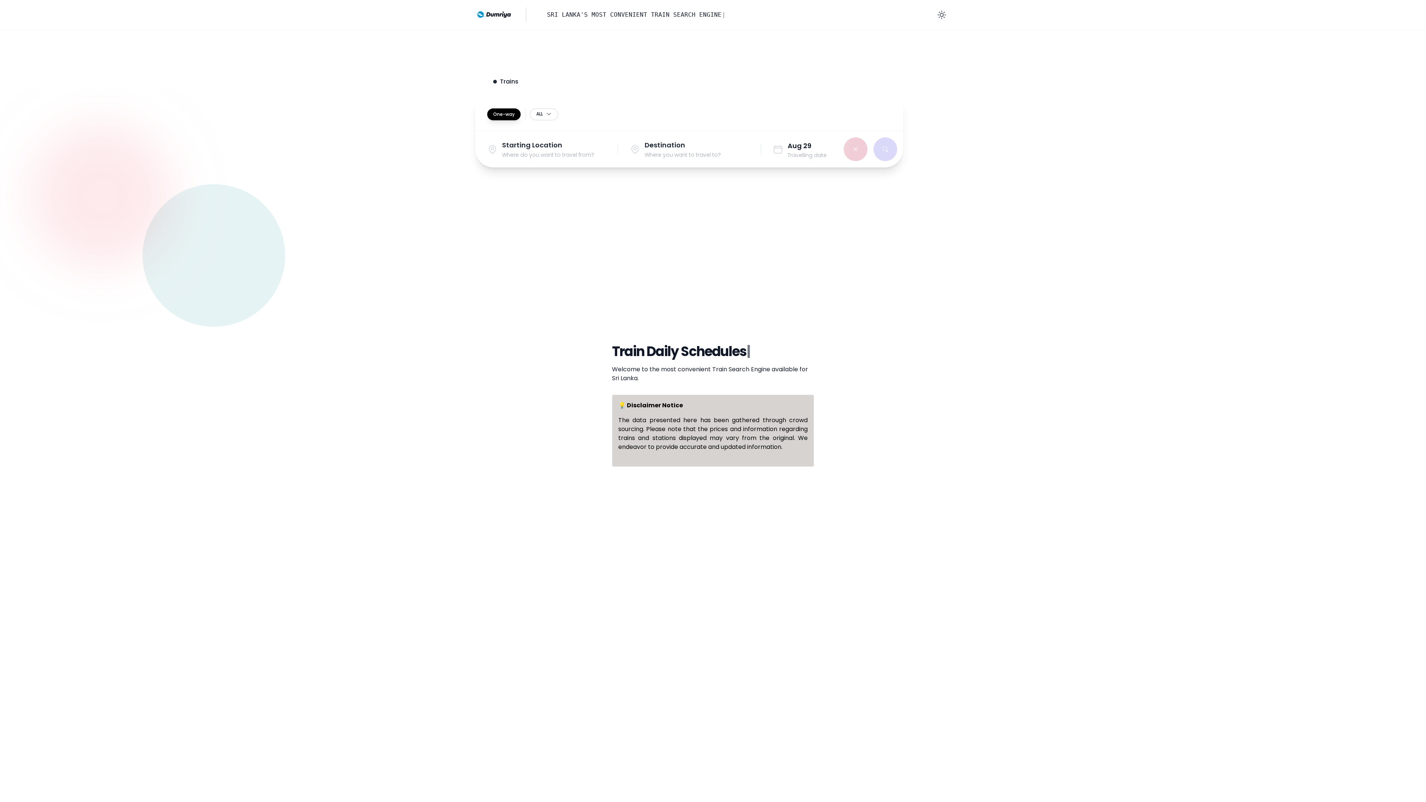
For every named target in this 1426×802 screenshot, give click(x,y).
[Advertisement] (713, 265)
